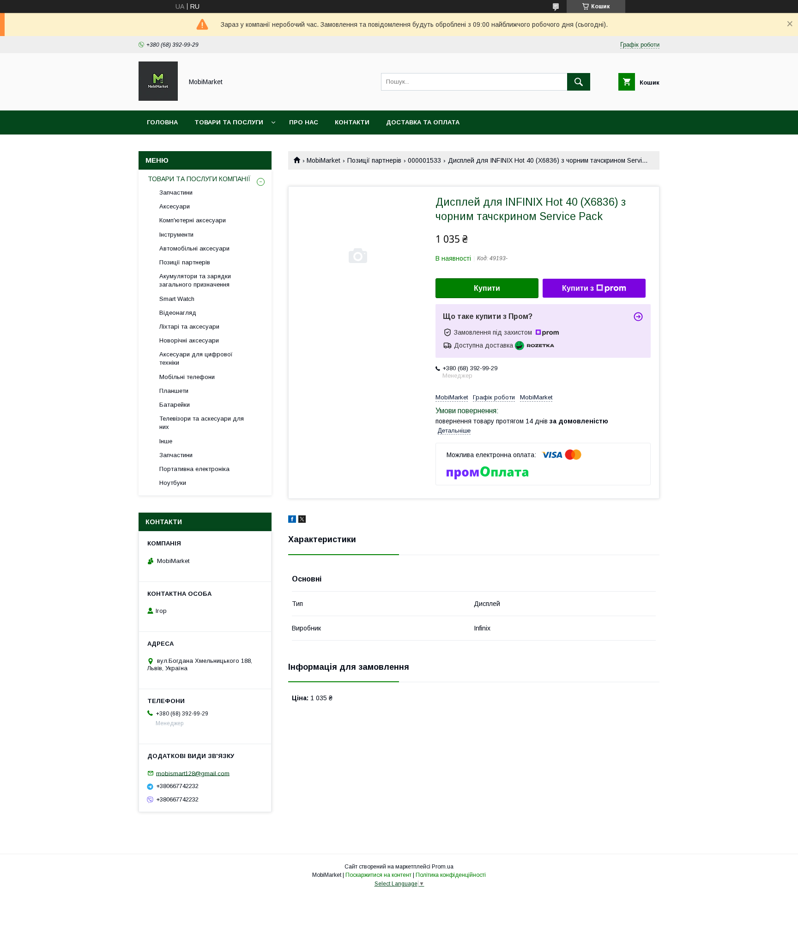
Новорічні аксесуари (189, 340)
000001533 (424, 160)
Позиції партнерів (374, 160)
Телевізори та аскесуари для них (201, 422)
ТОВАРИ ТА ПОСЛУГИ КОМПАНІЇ (199, 179)
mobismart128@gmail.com (193, 773)
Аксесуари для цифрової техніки (196, 358)
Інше (165, 441)
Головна (162, 122)
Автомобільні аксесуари (194, 248)
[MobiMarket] (158, 98)
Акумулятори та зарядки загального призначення (195, 280)
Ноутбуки (172, 482)
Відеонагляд (177, 312)
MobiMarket (323, 160)
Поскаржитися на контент (378, 875)
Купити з (578, 288)
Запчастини (176, 192)
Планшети (173, 390)
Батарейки (174, 404)
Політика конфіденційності (451, 875)
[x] (302, 520)
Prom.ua (442, 866)
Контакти (352, 122)
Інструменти (176, 234)
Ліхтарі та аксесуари (189, 326)
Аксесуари (174, 206)
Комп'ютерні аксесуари (192, 220)
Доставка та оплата (422, 122)
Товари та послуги (228, 122)
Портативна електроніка (194, 468)
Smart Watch (176, 298)
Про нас (303, 122)
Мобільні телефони (187, 376)
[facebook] (292, 520)
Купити (487, 288)
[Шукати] (578, 82)
